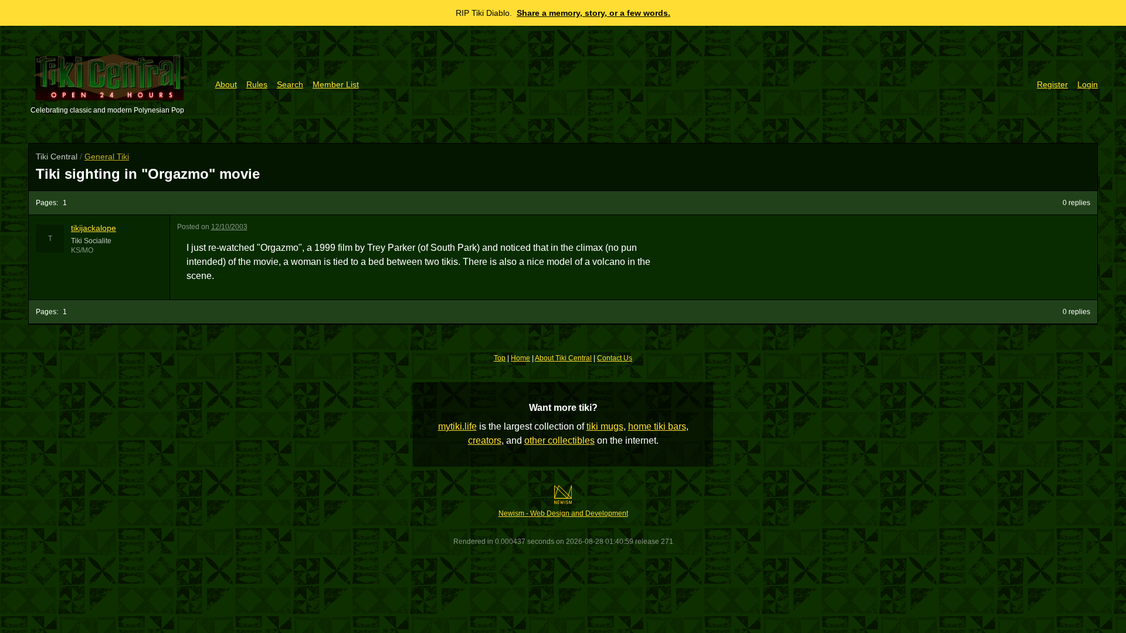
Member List (336, 84)
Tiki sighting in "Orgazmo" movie (148, 174)
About (226, 84)
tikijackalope (93, 228)
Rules (256, 84)
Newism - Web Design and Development (563, 513)
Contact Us (614, 358)
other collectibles (559, 440)
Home (520, 358)
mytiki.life (457, 426)
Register (1052, 84)
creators (484, 440)
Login (1087, 84)
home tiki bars (657, 426)
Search (290, 84)
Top (500, 358)
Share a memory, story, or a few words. (593, 13)
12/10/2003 (229, 227)
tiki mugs (604, 426)
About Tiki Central (563, 358)
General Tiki (106, 156)
